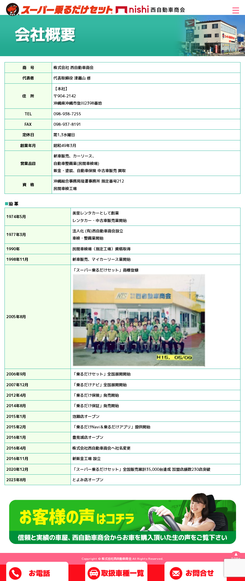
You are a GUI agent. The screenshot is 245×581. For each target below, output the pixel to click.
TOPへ (236, 559)
